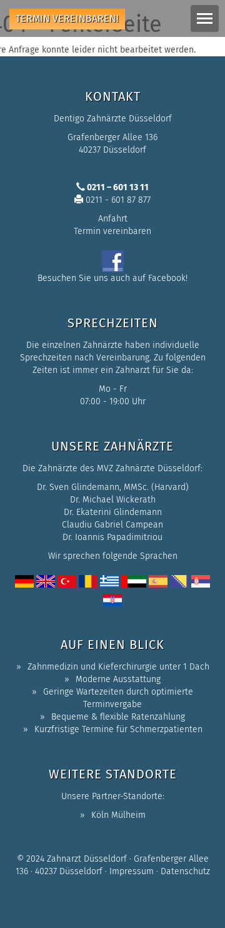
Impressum (131, 871)
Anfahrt (113, 218)
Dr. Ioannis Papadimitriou (112, 537)
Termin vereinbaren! (67, 18)
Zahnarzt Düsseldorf (87, 859)
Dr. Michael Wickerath (113, 499)
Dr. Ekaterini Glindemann (113, 512)
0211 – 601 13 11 (117, 187)
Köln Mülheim (118, 815)
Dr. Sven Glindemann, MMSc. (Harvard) (113, 487)
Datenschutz (185, 871)
